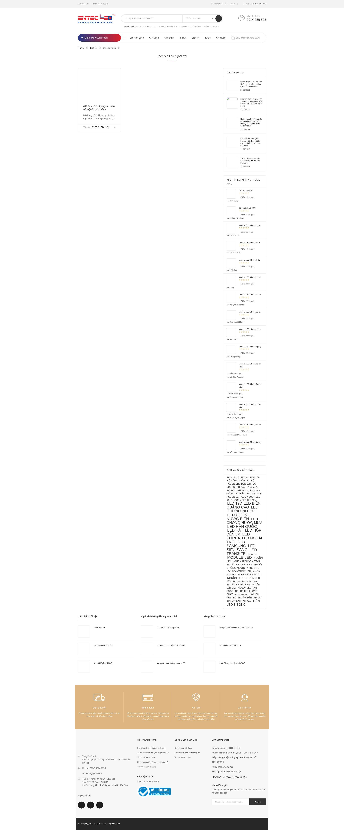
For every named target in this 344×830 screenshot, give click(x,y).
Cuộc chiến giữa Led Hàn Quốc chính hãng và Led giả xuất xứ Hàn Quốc (251, 84)
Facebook (81, 807)
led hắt (235, 530)
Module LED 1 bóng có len (191, 26)
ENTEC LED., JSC (101, 127)
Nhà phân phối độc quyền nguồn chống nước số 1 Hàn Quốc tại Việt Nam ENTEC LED (251, 122)
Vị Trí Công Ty (83, 4)
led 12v (234, 503)
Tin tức (183, 38)
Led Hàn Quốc (137, 38)
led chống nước (242, 509)
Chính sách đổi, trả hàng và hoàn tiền (153, 762)
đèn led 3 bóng (243, 602)
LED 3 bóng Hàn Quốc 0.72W (232, 663)
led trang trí (242, 552)
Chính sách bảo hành (146, 757)
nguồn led (235, 577)
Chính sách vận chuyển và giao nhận (153, 753)
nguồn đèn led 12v (249, 597)
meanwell (253, 554)
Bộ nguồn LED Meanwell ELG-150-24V (236, 628)
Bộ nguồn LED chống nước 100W (171, 645)
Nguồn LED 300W (210, 26)
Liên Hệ (196, 38)
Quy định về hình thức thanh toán (151, 748)
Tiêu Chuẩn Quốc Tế (218, 4)
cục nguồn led (250, 497)
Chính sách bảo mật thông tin (187, 753)
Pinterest (99, 807)
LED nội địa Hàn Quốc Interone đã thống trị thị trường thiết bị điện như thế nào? (250, 142)
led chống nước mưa (244, 521)
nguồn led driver (238, 584)
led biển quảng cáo (244, 505)
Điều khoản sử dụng (183, 748)
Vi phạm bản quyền (183, 757)
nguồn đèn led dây (239, 601)
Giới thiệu (154, 38)
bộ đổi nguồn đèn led (241, 490)
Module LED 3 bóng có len (168, 26)
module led (239, 557)
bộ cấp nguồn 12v (238, 480)
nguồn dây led (241, 571)
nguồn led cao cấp (245, 581)
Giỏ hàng (220, 38)
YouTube (90, 807)
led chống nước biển (238, 517)
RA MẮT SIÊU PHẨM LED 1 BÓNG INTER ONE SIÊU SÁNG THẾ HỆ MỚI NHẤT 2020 (251, 102)
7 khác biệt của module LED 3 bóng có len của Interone (250, 160)
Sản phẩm (169, 38)
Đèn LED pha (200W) (103, 663)
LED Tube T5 (99, 628)
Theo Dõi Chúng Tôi (100, 4)
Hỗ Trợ (232, 4)
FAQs (208, 38)
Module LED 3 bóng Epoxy (145, 26)
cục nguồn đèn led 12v (241, 500)
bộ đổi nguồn (252, 487)
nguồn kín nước (249, 574)
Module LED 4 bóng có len (168, 628)
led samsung (236, 544)
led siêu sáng (241, 548)
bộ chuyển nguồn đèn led (243, 477)
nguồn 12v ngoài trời (246, 561)
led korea (238, 536)
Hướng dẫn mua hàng (146, 767)
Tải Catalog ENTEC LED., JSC (254, 4)
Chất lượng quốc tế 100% (248, 38)
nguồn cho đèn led (239, 564)
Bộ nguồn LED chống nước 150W (171, 663)
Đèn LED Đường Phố (103, 645)
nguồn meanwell (242, 594)
